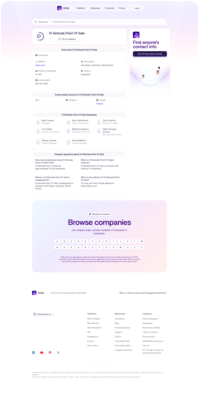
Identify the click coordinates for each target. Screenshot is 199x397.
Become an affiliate (151, 327)
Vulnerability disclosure (153, 341)
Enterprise (109, 8)
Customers (120, 319)
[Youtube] (41, 352)
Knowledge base (122, 327)
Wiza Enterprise (94, 327)
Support (118, 332)
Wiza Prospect (93, 319)
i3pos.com (40, 65)
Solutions (80, 8)
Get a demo (92, 345)
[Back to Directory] (36, 22)
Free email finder (122, 341)
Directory (43, 22)
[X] (58, 352)
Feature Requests (150, 319)
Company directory (123, 350)
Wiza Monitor (93, 323)
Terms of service (150, 332)
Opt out (146, 345)
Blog (117, 323)
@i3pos (99, 103)
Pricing (122, 8)
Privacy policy (149, 336)
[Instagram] (50, 352)
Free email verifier (123, 345)
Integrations (92, 336)
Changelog (147, 323)
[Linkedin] (33, 352)
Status (118, 336)
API (88, 332)
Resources (95, 8)
